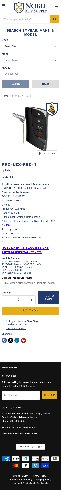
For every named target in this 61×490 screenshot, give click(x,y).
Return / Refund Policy (21, 479)
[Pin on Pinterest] (23, 340)
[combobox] (26, 19)
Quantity (6, 292)
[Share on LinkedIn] (16, 340)
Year (5, 40)
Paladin (9, 170)
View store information (16, 328)
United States (29, 446)
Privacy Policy (39, 476)
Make (5, 54)
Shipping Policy (43, 479)
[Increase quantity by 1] (31, 299)
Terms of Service (19, 476)
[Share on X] (10, 340)
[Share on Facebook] (4, 340)
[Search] (54, 19)
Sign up (49, 395)
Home (5, 95)
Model (6, 67)
